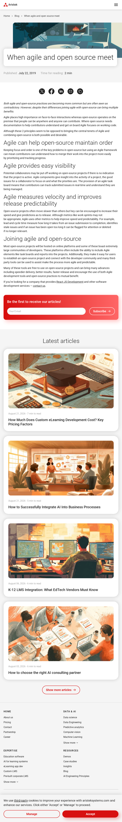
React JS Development (69, 281)
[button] (61, 690)
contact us (39, 285)
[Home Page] (10, 4)
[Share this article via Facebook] (51, 91)
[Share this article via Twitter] (42, 91)
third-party (21, 800)
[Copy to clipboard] (80, 91)
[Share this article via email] (70, 91)
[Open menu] (116, 4)
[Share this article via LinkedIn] (61, 91)
